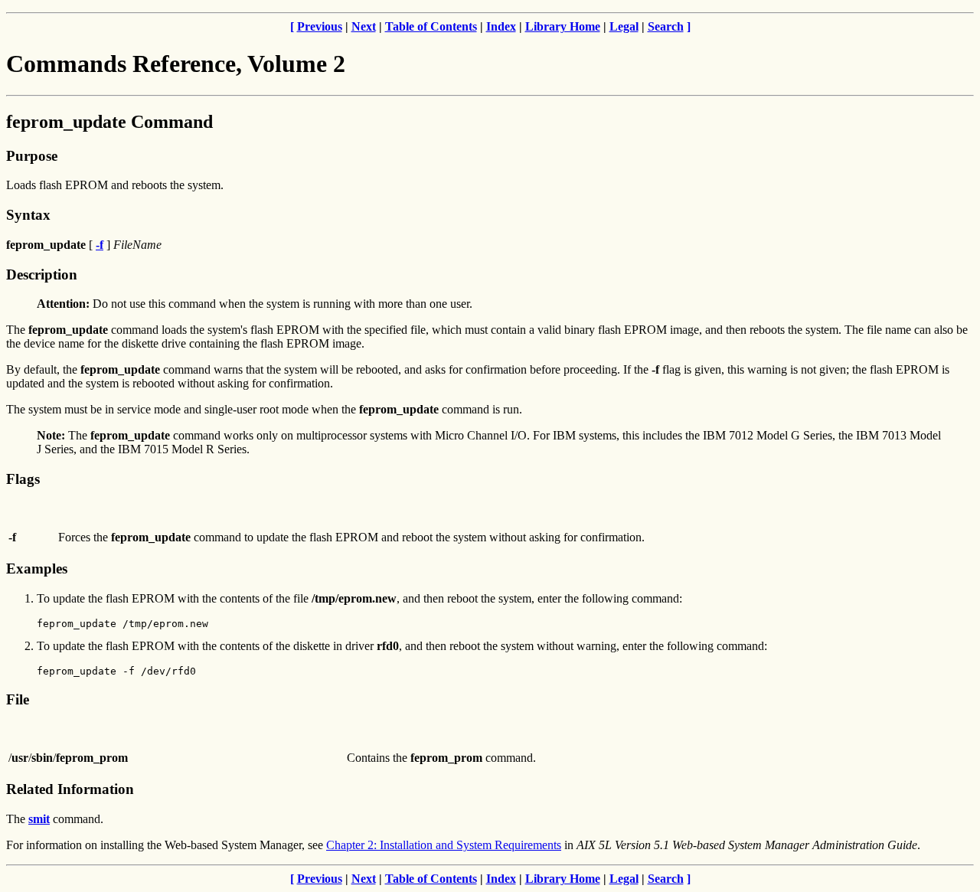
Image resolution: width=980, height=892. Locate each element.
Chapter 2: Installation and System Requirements (443, 844)
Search (666, 26)
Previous (319, 26)
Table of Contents (431, 26)
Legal (624, 26)
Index (501, 26)
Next (363, 26)
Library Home (562, 26)
